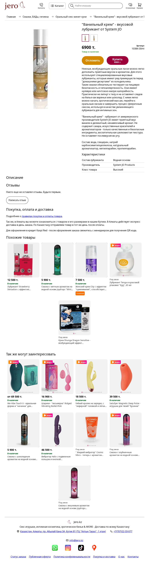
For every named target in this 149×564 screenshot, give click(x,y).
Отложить (93, 60)
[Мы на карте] (94, 548)
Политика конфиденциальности (72, 556)
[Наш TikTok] (81, 548)
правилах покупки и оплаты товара (42, 216)
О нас (121, 556)
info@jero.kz (76, 540)
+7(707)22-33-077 (123, 531)
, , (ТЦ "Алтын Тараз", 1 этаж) (63, 531)
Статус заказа (18, 556)
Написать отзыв (17, 200)
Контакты (133, 556)
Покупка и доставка (104, 556)
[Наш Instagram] (68, 548)
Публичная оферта (40, 556)
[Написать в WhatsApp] (55, 548)
